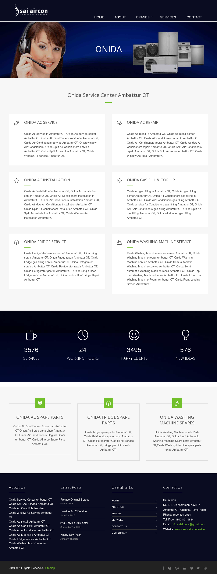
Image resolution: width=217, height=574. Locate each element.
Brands (116, 513)
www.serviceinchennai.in (190, 529)
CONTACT (194, 17)
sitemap (50, 568)
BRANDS (143, 17)
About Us (118, 506)
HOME (99, 17)
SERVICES (168, 17)
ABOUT (120, 17)
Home (115, 500)
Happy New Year (70, 535)
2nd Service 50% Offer (74, 523)
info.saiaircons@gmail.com (188, 524)
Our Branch (119, 532)
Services (117, 519)
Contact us (119, 526)
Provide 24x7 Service (73, 511)
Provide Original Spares (74, 499)
